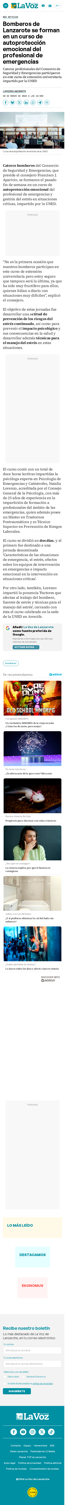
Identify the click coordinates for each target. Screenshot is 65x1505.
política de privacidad (42, 1383)
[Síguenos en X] (42, 1432)
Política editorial (52, 1463)
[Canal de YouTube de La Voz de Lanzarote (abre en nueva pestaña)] (43, 5)
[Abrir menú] (5, 5)
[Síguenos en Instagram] (32, 1432)
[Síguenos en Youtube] (23, 1432)
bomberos (10, 663)
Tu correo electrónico (13, 1357)
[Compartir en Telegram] (40, 102)
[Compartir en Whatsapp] (33, 102)
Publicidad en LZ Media (43, 1451)
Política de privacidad (29, 1463)
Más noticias (10, 17)
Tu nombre (8, 1344)
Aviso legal (9, 1463)
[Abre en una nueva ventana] (32, 1492)
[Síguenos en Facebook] (13, 1432)
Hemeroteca (40, 1445)
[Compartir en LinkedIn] (26, 102)
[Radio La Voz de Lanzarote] (50, 5)
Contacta (16, 1445)
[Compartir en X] (19, 102)
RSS (52, 1445)
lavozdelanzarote (14, 91)
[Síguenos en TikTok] (51, 1432)
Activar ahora (24, 647)
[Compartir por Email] (46, 102)
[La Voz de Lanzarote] (24, 5)
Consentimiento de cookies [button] (44, 1468)
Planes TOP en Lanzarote (32, 1457)
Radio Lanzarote (19, 1451)
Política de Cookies (16, 1468)
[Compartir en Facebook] (5, 102)
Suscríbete (17, 1391)
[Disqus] (32, 1037)
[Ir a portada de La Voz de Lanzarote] (32, 1416)
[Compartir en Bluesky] (12, 102)
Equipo (27, 1445)
